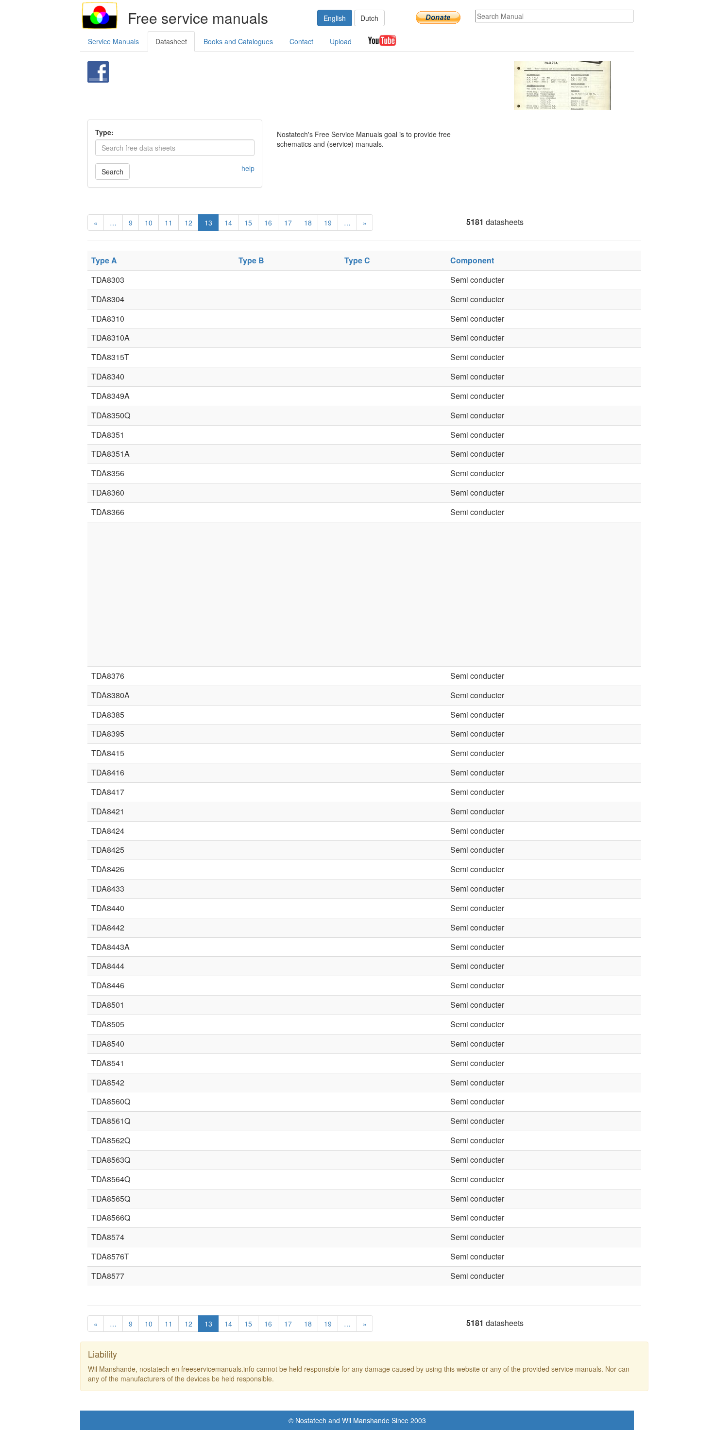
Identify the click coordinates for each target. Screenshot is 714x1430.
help (248, 168)
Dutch (369, 18)
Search (112, 171)
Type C (357, 260)
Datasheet (171, 41)
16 (268, 222)
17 (288, 222)
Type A (104, 260)
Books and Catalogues (238, 41)
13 (208, 222)
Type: (104, 132)
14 (228, 222)
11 (168, 222)
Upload (341, 41)
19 (328, 222)
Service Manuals (113, 41)
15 (248, 222)
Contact (301, 41)
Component (472, 260)
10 (149, 222)
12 (188, 222)
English (334, 18)
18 (308, 222)
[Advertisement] (340, 85)
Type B (251, 260)
